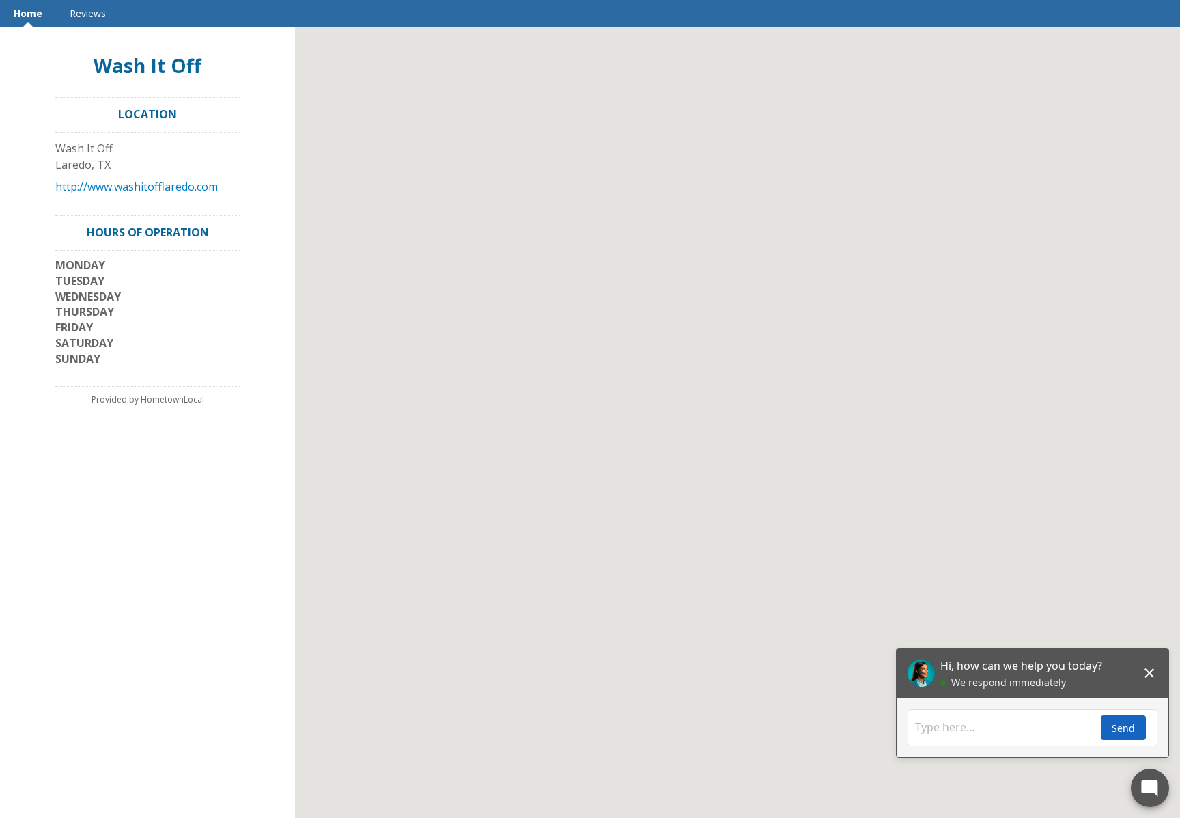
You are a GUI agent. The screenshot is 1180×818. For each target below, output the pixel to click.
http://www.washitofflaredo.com (136, 186)
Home (28, 13)
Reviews (88, 13)
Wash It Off (147, 66)
